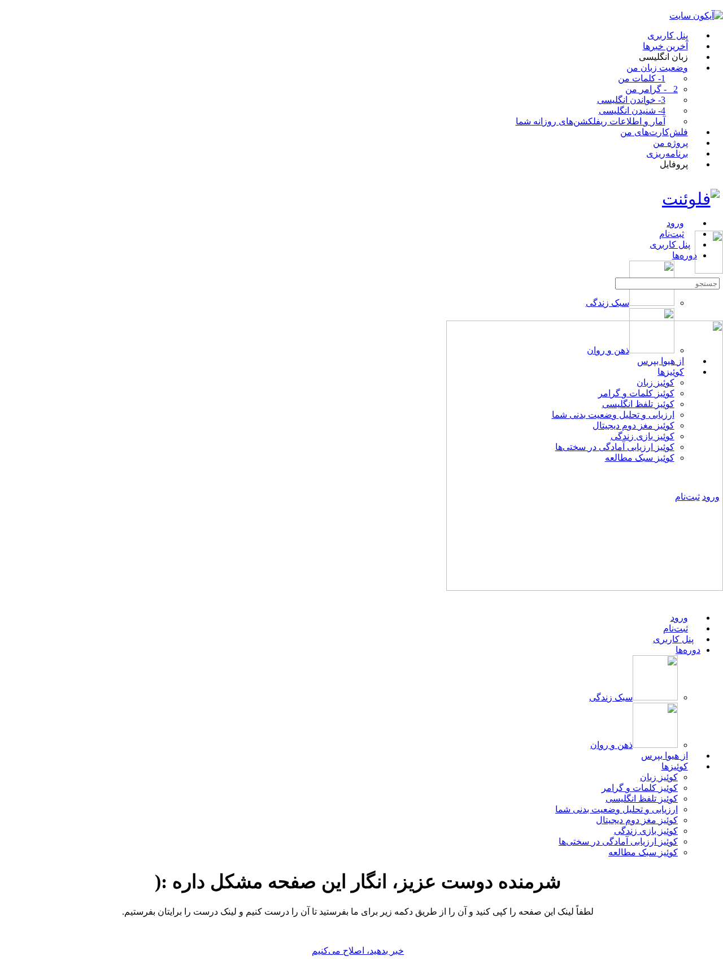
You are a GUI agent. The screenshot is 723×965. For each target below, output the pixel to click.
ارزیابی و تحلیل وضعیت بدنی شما (616, 809)
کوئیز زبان (659, 777)
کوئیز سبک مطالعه (643, 852)
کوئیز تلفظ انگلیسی (642, 798)
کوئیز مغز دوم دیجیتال (637, 820)
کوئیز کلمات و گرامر (640, 788)
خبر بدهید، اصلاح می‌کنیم (358, 950)
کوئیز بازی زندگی (646, 831)
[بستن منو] (717, 598)
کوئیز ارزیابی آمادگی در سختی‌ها (618, 841)
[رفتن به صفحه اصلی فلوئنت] (691, 198)
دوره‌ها (688, 650)
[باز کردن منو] (717, 226)
